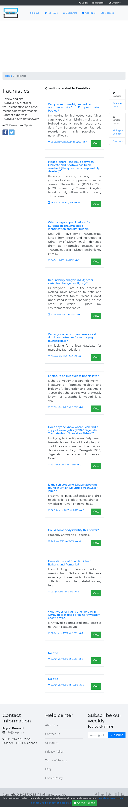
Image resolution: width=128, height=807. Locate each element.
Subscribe (116, 735)
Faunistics (118, 141)
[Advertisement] (64, 45)
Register (99, 2)
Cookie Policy (54, 778)
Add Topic (90, 13)
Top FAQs (52, 13)
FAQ (48, 769)
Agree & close (86, 803)
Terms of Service (56, 760)
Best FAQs (71, 13)
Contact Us (52, 734)
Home (35, 13)
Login (85, 2)
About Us (51, 725)
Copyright (51, 742)
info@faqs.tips (15, 732)
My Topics (108, 13)
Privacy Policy (54, 751)
